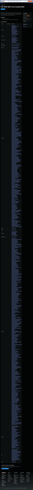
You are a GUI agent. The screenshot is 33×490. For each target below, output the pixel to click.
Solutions (3, 478)
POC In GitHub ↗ (25, 26)
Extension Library (22, 478)
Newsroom (9, 476)
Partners (17, 1)
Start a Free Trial (4, 481)
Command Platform (4, 475)
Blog (14, 474)
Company (20, 1)
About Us (9, 474)
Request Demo (30, 1)
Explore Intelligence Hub (5, 468)
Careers (9, 481)
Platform (9, 1)
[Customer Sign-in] (27, 1)
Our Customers (10, 477)
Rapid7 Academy (22, 479)
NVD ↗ (24, 25)
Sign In (21, 474)
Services (12, 1)
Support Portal (22, 475)
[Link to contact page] (25, 1)
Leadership (9, 475)
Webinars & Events (16, 477)
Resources (14, 1)
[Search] (24, 1)
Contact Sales (3, 485)
